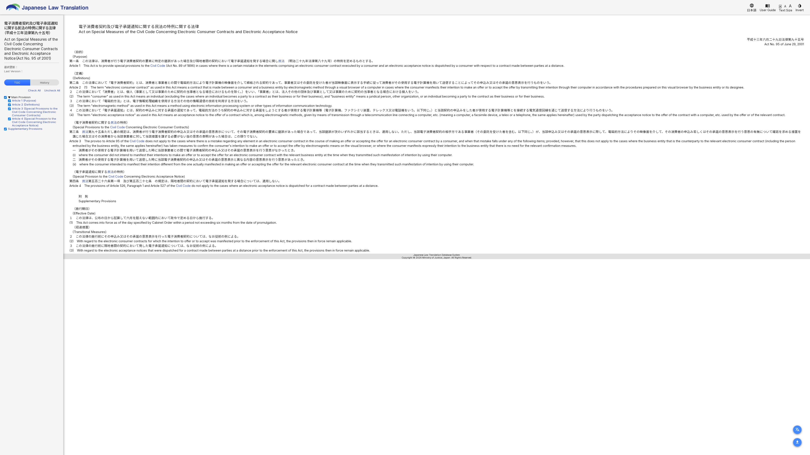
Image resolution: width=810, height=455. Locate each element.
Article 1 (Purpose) (24, 100)
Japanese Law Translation (47, 7)
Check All (34, 90)
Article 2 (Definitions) (26, 104)
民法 (281, 61)
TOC (17, 82)
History (44, 82)
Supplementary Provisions (25, 128)
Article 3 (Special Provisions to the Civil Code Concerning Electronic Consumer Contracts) (35, 112)
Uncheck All (52, 90)
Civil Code (157, 66)
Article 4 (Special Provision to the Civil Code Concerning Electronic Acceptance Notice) (34, 122)
